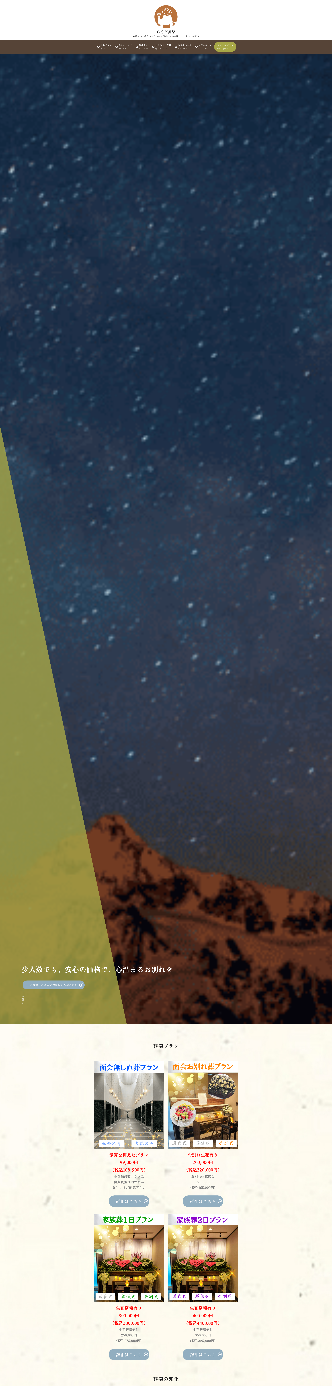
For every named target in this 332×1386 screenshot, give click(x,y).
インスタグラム (225, 47)
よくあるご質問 (163, 47)
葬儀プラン (106, 47)
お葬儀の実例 (185, 47)
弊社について (125, 47)
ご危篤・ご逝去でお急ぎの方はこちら (53, 985)
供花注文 (143, 47)
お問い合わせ (205, 47)
